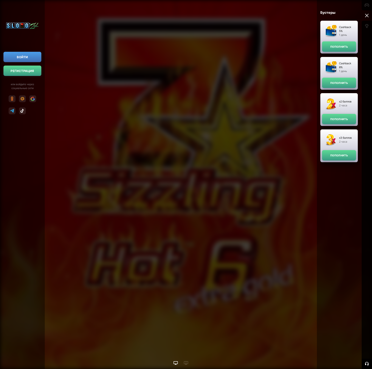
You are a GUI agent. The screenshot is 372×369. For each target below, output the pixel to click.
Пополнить (339, 46)
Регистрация (22, 71)
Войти (22, 57)
